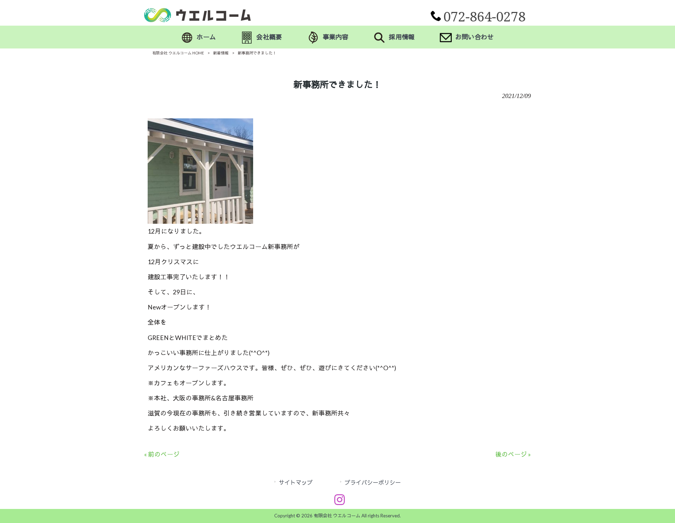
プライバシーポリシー (373, 482)
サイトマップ (296, 482)
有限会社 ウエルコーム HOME (178, 53)
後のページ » (513, 454)
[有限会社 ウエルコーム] (197, 20)
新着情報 (221, 53)
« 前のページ (162, 454)
